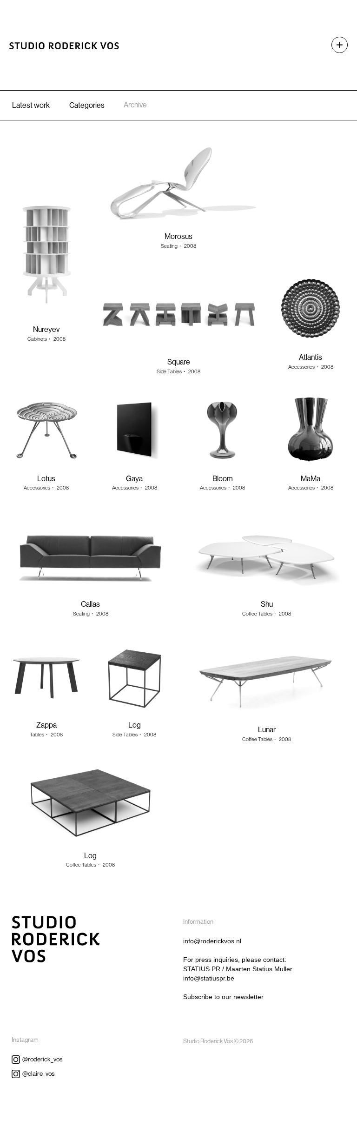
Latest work (31, 105)
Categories (87, 105)
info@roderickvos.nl (212, 941)
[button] (335, 45)
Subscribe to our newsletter (223, 996)
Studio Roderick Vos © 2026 (218, 1041)
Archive (135, 104)
